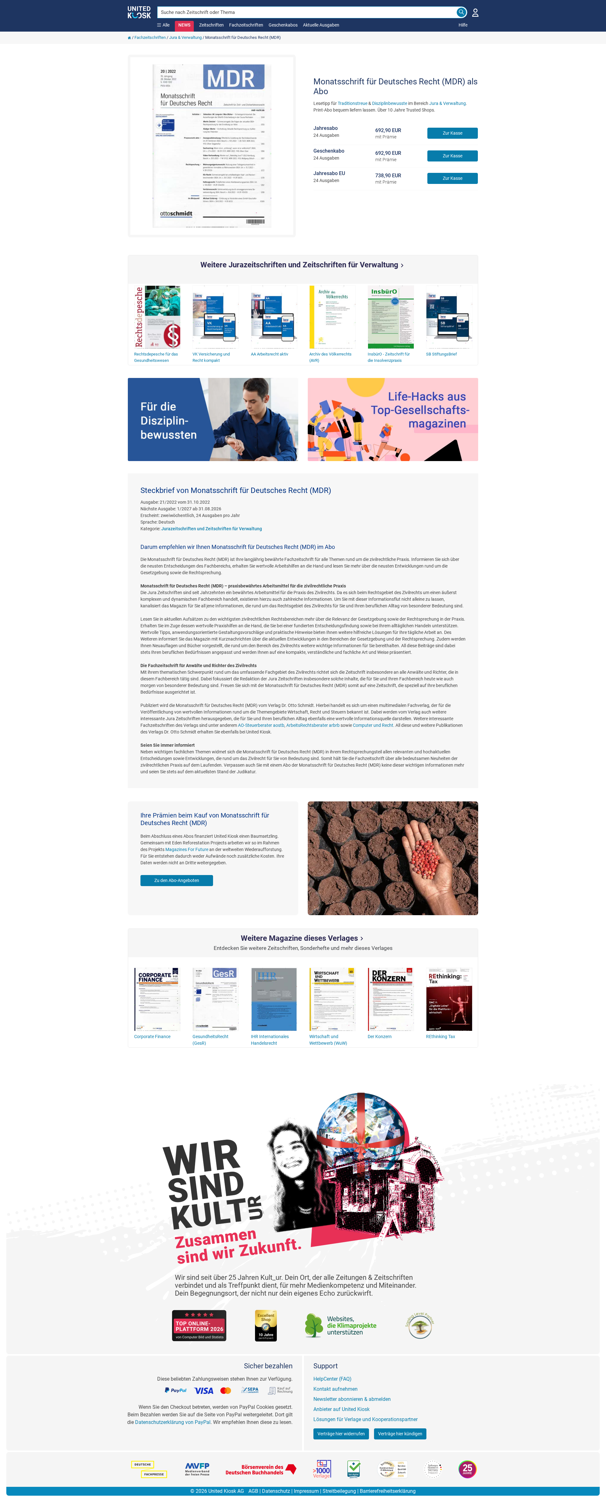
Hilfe (463, 24)
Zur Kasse (452, 133)
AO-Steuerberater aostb (261, 725)
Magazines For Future (186, 849)
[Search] (461, 12)
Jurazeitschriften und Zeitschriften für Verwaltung (211, 528)
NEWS (184, 24)
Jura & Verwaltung (185, 37)
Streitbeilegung (339, 1491)
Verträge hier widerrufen (341, 1433)
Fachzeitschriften (246, 24)
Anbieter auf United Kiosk (341, 1409)
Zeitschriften (211, 24)
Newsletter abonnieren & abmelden (352, 1399)
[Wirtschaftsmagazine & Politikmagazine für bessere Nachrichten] (393, 419)
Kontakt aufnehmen (335, 1389)
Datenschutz (276, 1491)
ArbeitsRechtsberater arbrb (313, 725)
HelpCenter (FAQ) (332, 1379)
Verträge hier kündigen (400, 1433)
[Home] (129, 37)
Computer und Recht (373, 725)
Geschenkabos (283, 24)
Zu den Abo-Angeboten (176, 880)
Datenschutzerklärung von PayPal (173, 1422)
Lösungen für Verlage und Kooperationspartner (365, 1419)
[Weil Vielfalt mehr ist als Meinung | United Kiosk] (139, 11)
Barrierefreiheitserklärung (388, 1491)
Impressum (306, 1491)
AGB (253, 1491)
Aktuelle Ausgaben (321, 24)
